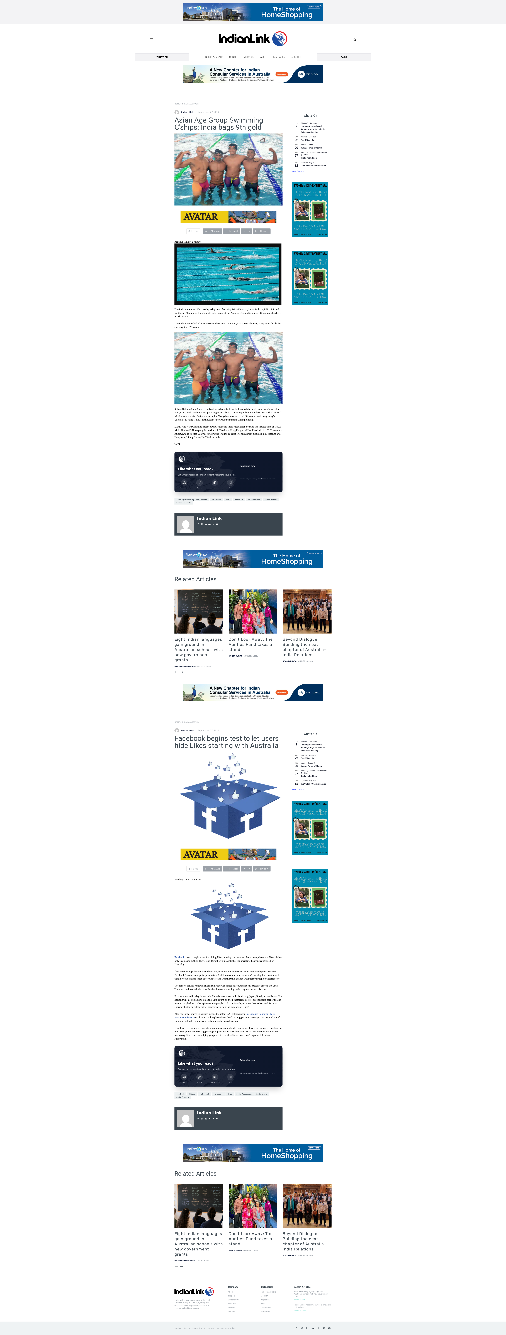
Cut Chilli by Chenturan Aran (313, 165)
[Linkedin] (206, 524)
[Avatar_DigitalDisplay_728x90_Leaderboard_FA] (228, 217)
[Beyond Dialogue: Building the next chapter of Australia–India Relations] (307, 611)
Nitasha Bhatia (289, 661)
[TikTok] (318, 1328)
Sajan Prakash (254, 499)
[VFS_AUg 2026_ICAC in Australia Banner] (253, 74)
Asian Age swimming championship (191, 499)
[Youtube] (217, 524)
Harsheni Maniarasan (184, 666)
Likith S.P (239, 499)
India (228, 499)
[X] (213, 524)
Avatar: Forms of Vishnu (311, 147)
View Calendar (298, 171)
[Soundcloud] (209, 524)
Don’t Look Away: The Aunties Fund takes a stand (251, 644)
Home (177, 104)
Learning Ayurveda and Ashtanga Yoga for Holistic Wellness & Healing (313, 129)
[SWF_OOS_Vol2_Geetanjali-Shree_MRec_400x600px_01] (310, 209)
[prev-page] (176, 672)
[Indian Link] (253, 39)
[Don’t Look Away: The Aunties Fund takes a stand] (253, 611)
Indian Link (187, 112)
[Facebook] (198, 524)
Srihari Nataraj (271, 499)
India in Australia (190, 104)
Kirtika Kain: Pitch (309, 157)
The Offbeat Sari (308, 140)
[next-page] (181, 672)
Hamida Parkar (235, 656)
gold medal (216, 499)
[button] (355, 39)
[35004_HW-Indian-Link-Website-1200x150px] (253, 12)
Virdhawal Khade (183, 503)
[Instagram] (202, 524)
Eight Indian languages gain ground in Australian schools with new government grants (198, 649)
